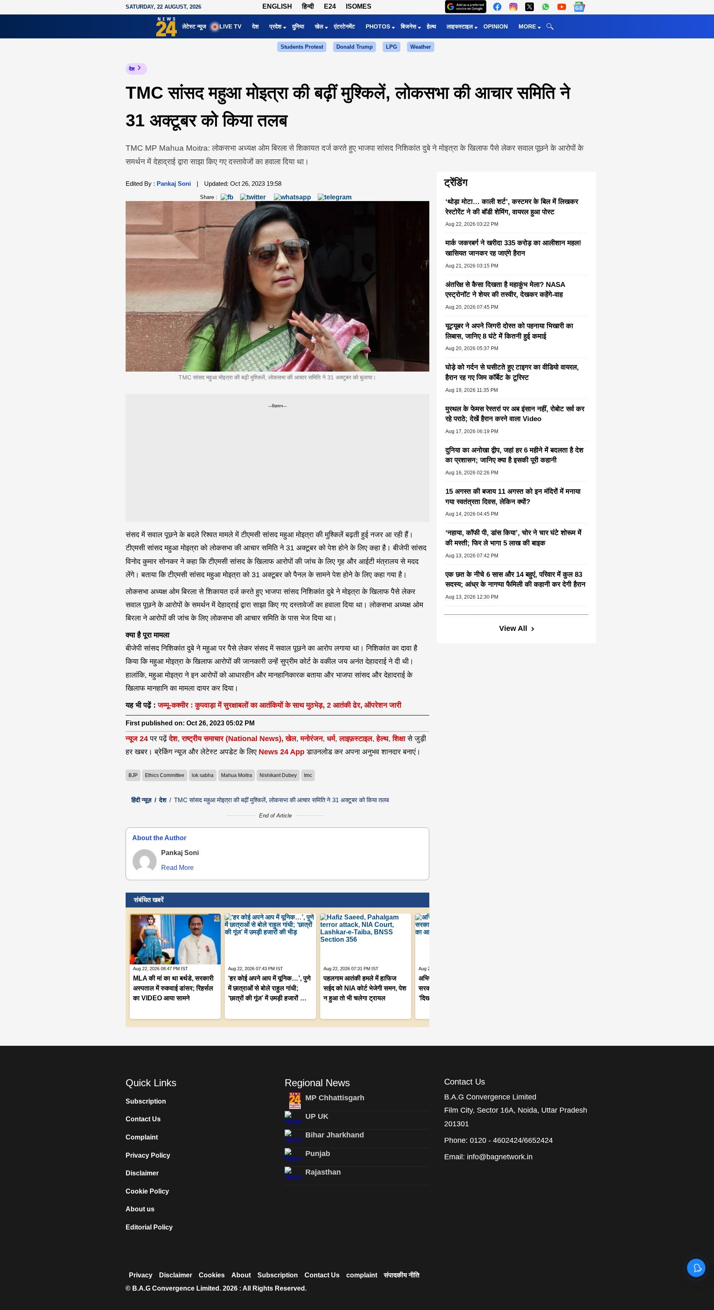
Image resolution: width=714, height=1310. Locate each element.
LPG (391, 47)
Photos (378, 26)
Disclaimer (142, 1173)
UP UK (316, 1116)
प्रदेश (275, 26)
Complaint (142, 1137)
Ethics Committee (164, 775)
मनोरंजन (311, 738)
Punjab (317, 1153)
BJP (133, 775)
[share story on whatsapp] (292, 196)
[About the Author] (144, 861)
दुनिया (298, 26)
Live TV (230, 26)
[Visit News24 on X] (529, 7)
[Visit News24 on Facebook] (497, 7)
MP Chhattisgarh (334, 1098)
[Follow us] (579, 6)
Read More (177, 867)
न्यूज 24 (138, 738)
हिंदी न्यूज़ (141, 799)
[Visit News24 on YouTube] (562, 7)
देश (255, 26)
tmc (308, 775)
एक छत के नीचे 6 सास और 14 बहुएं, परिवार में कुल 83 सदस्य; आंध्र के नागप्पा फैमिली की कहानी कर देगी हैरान (515, 580)
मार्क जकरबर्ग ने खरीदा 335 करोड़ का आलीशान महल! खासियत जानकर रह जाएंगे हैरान (513, 248)
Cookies (212, 1275)
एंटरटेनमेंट (344, 26)
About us (140, 1209)
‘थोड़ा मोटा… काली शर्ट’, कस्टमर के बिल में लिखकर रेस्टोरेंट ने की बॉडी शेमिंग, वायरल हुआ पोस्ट (511, 207)
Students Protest (302, 47)
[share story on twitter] (253, 196)
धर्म (331, 738)
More (527, 26)
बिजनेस (408, 26)
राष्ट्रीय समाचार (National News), (232, 738)
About (241, 1275)
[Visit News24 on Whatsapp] (545, 7)
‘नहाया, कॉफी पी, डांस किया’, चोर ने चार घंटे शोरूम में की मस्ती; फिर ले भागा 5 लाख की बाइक (513, 538)
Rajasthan (323, 1172)
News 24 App (283, 752)
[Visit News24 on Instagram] (513, 7)
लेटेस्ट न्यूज (194, 26)
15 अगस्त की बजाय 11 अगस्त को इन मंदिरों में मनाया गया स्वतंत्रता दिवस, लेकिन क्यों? (513, 497)
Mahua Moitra (236, 775)
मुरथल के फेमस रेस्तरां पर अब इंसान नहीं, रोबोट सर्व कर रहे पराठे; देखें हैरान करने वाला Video (514, 414)
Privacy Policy (148, 1155)
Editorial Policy (149, 1227)
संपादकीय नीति (401, 1275)
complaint (361, 1275)
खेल (319, 26)
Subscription (146, 1101)
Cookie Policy (147, 1191)
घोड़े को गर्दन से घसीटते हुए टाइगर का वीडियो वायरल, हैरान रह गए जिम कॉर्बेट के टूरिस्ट (512, 372)
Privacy (140, 1275)
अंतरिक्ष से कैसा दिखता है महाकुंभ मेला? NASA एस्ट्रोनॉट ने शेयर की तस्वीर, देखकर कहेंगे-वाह (505, 290)
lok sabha (203, 775)
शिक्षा (399, 738)
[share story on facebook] (227, 196)
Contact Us (143, 1119)
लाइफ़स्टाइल (355, 738)
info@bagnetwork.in (500, 1157)
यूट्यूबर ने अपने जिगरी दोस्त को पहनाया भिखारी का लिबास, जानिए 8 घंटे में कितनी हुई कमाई (509, 331)
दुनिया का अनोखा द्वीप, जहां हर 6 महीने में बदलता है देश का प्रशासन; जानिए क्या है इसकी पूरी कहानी (514, 455)
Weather (420, 47)
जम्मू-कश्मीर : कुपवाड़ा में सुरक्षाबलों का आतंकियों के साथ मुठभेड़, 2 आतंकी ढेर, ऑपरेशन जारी (279, 705)
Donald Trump (354, 47)
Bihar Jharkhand (334, 1135)
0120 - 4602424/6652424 (511, 1140)
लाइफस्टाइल (460, 26)
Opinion (495, 26)
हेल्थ (431, 26)
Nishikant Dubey (278, 775)
